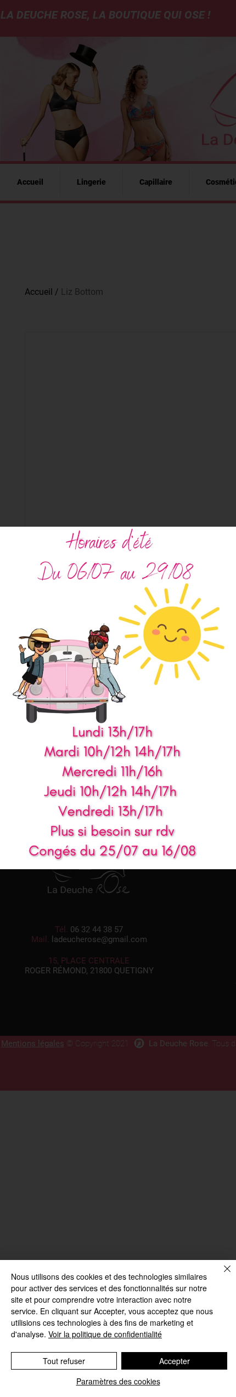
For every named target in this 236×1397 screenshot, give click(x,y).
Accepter (174, 1360)
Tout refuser (64, 1360)
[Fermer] (220, 1275)
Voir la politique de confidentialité (105, 1333)
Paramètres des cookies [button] (118, 1381)
